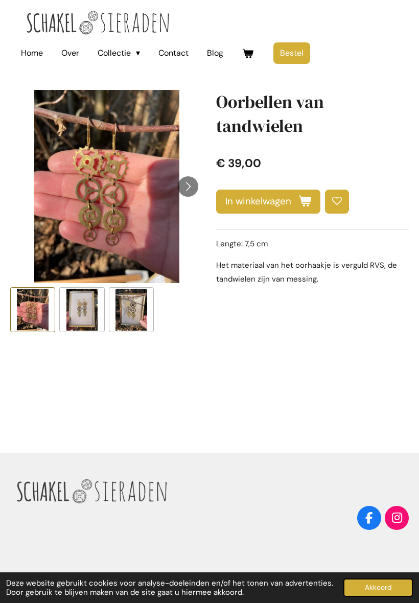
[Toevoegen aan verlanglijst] (337, 202)
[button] (32, 309)
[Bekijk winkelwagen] (247, 53)
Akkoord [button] (378, 587)
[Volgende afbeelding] (188, 186)
